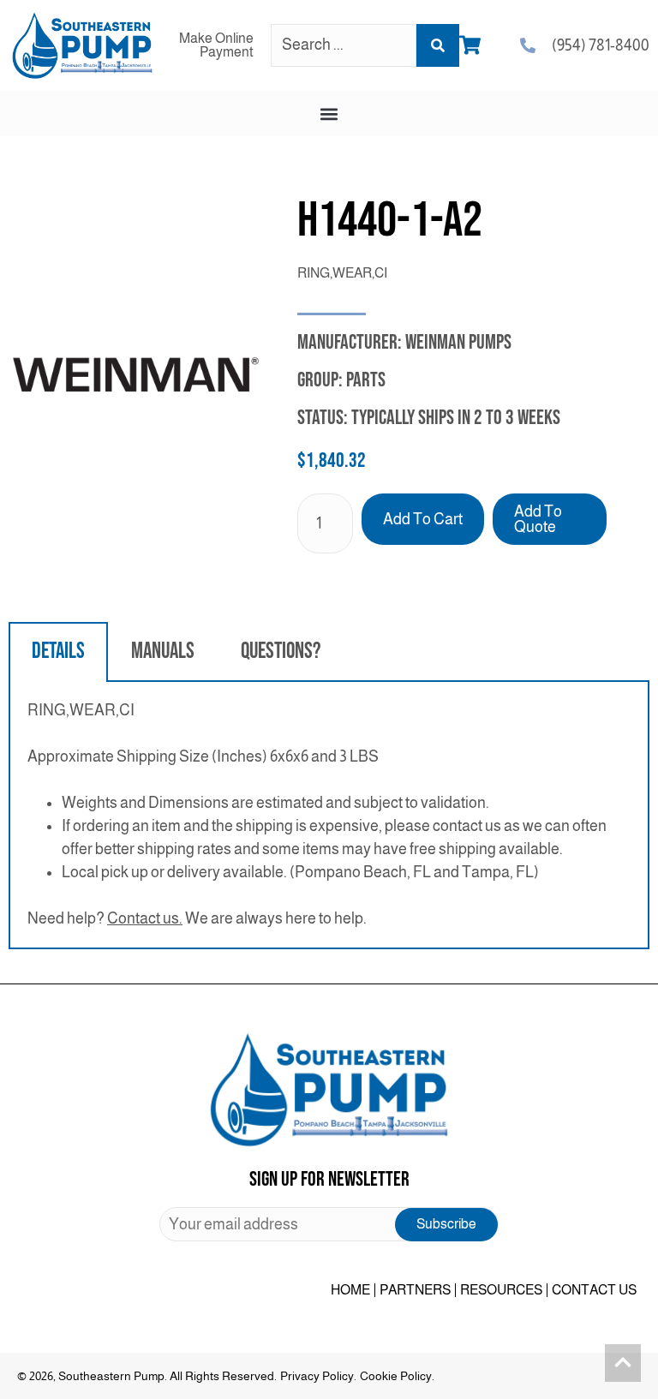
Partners (415, 1289)
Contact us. (144, 918)
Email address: (329, 1224)
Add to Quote (538, 519)
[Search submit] (437, 45)
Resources (501, 1289)
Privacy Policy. (318, 1376)
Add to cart (423, 519)
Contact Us (594, 1289)
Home (350, 1289)
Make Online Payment (216, 45)
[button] (329, 113)
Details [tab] (58, 651)
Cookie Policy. (397, 1376)
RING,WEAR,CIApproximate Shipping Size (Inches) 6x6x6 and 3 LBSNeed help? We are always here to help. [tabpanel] (317, 814)
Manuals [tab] (162, 651)
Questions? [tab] (280, 651)
